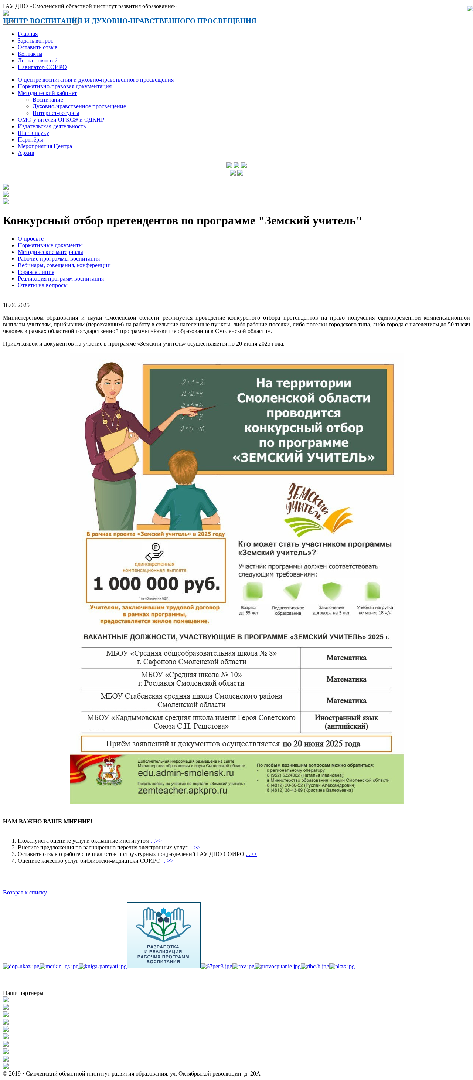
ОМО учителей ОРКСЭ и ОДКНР (61, 119)
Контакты (30, 54)
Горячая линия (36, 272)
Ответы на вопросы (43, 285)
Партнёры (30, 139)
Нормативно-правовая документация (65, 86)
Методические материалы (50, 252)
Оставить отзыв (38, 47)
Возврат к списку (25, 892)
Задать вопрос (35, 40)
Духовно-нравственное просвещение (79, 106)
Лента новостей (38, 60)
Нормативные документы (50, 245)
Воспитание (48, 99)
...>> (156, 841)
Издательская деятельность (52, 126)
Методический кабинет (47, 93)
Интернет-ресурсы (56, 113)
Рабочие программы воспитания (59, 258)
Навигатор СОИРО (42, 67)
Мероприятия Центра (45, 146)
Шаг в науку (33, 133)
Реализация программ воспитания (61, 278)
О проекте (31, 238)
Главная (28, 34)
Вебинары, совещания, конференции (64, 265)
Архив (26, 153)
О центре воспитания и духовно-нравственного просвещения (96, 80)
